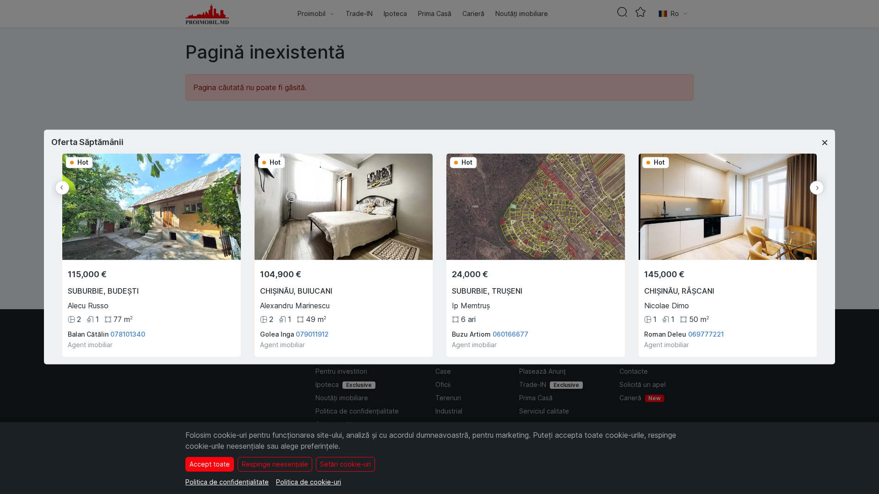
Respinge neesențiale (275, 464)
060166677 (510, 334)
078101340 (127, 334)
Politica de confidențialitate (227, 482)
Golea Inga (277, 334)
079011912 (312, 334)
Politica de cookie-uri (308, 482)
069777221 (706, 334)
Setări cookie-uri (345, 464)
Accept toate (210, 464)
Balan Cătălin (88, 334)
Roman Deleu (665, 334)
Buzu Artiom (471, 334)
